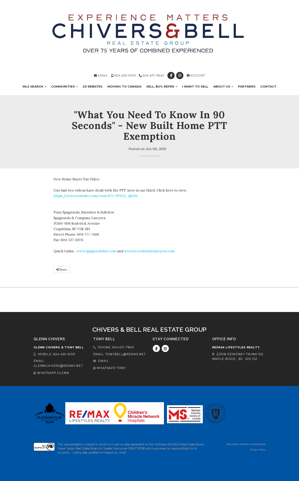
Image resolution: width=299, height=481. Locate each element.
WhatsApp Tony (111, 368)
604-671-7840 (153, 75)
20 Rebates (93, 86)
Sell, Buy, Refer (160, 86)
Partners (246, 86)
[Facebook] (171, 75)
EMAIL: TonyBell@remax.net (119, 354)
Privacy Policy (257, 449)
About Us (222, 86)
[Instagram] (180, 75)
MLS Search (33, 86)
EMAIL (102, 75)
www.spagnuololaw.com (96, 251)
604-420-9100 (124, 75)
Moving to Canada (124, 86)
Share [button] (63, 269)
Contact (268, 86)
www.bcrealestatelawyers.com (149, 251)
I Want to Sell (195, 86)
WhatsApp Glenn (52, 373)
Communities (63, 86)
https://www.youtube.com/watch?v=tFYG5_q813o (95, 196)
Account (197, 75)
